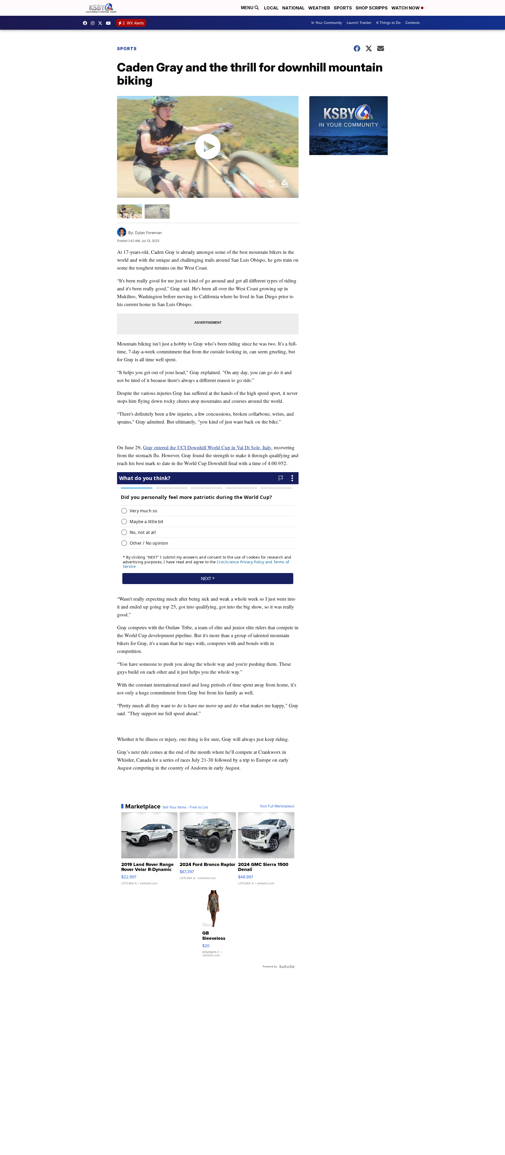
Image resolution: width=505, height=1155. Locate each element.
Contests (412, 22)
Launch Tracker (359, 22)
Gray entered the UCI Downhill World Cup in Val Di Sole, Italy (207, 447)
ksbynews (86, 23)
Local (271, 8)
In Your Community (326, 22)
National (293, 8)
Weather (319, 8)
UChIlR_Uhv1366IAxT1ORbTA (109, 23)
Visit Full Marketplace (277, 806)
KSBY (101, 23)
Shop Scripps (372, 8)
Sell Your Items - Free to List (185, 807)
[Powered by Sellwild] (286, 966)
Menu (248, 8)
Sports (343, 8)
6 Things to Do (388, 22)
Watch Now (406, 8)
